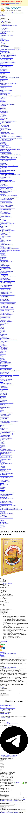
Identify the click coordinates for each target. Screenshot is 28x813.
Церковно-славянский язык (7, 104)
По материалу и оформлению (8, 302)
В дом (1, 333)
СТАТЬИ (2, 43)
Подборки (2, 184)
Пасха (1, 478)
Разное (2, 506)
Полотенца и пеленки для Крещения (9, 370)
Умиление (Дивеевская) (6, 271)
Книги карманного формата (7, 181)
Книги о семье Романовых (7, 205)
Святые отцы (3, 109)
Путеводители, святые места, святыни (10, 154)
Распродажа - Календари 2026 (8, 55)
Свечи (1, 382)
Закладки (2, 441)
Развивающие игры (5, 436)
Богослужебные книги (6, 86)
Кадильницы (3, 334)
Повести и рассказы (5, 229)
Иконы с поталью (4, 310)
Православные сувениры (6, 424)
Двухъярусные (4, 347)
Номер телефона (4, 791)
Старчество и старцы (5, 201)
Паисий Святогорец (5, 288)
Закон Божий (3, 76)
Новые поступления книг (7, 60)
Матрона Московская (5, 290)
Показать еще (3, 641)
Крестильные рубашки (6, 368)
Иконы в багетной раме (6, 314)
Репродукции (3, 143)
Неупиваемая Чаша (5, 267)
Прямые (2, 342)
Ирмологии (3, 87)
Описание (2, 656)
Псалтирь (2, 74)
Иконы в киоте (4, 306)
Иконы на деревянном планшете (8, 304)
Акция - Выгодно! (5, 52)
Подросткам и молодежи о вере (8, 195)
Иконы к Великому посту (7, 477)
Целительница (4, 275)
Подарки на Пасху (5, 481)
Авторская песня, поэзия (6, 498)
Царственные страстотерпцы (7, 295)
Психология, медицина (6, 153)
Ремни (1, 442)
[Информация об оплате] (14, 647)
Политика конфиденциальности (8, 755)
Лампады (2, 335)
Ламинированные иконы (6, 307)
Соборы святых (4, 296)
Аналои (2, 327)
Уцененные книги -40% (6, 58)
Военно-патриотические (6, 187)
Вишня (2, 358)
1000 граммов (3, 393)
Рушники (2, 377)
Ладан (1, 390)
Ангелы (2, 427)
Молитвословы (4, 79)
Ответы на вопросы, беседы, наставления (11, 136)
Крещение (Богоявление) (6, 473)
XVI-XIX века (4, 118)
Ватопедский (3, 400)
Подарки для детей (5, 435)
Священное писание (5, 66)
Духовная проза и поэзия (6, 139)
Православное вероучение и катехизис (10, 174)
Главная (2, 527)
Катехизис (3, 135)
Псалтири (2, 161)
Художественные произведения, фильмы (11, 509)
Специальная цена (5, 56)
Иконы (2, 483)
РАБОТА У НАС (4, 41)
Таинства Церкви (4, 132)
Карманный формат (5, 210)
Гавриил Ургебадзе (5, 289)
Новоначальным (4, 126)
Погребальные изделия (6, 376)
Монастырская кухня (5, 206)
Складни (2, 318)
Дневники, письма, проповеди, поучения (11, 138)
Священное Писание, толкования (9, 508)
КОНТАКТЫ (3, 39)
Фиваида (2, 401)
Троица (2, 491)
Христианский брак (5, 152)
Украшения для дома (5, 469)
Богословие (3, 107)
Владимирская (4, 251)
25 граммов (3, 396)
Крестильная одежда (5, 362)
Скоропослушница (5, 265)
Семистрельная (4, 260)
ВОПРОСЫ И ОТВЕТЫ (6, 35)
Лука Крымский (4, 286)
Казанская (2, 253)
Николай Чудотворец (5, 279)
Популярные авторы (5, 213)
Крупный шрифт (4, 212)
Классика (2, 243)
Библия (2, 67)
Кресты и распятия (5, 338)
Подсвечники (3, 337)
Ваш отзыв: (3, 693)
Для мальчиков (4, 365)
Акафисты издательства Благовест (9, 166)
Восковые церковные (5, 383)
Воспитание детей (5, 150)
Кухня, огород (4, 156)
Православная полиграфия (7, 434)
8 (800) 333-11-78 (4, 24)
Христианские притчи (6, 140)
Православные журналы (6, 244)
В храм (2, 326)
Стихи (1, 227)
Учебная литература (5, 232)
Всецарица (3, 262)
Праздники (3, 131)
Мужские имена (4, 297)
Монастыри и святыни (6, 504)
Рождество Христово (5, 459)
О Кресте (2, 194)
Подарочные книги (5, 422)
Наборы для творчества (6, 438)
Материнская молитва (6, 191)
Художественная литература (7, 230)
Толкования (3, 105)
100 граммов (3, 391)
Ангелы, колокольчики (6, 463)
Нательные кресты (5, 415)
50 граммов (3, 397)
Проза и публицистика (6, 180)
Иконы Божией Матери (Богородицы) (10, 250)
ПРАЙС (2, 38)
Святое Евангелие (5, 72)
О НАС (2, 42)
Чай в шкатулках (4, 471)
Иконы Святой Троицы (6, 247)
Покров (2, 264)
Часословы (3, 101)
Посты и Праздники (5, 175)
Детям (1, 464)
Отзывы (2, 687)
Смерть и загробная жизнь (7, 133)
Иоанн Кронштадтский (6, 285)
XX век (2, 119)
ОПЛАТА (2, 32)
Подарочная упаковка (6, 455)
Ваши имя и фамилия (5, 690)
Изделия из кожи (4, 439)
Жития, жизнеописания (6, 225)
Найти (18, 48)
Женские (2, 445)
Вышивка (2, 488)
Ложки (2, 429)
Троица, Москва (7, 583)
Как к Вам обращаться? (6, 789)
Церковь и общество (5, 147)
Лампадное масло (4, 405)
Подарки (2, 462)
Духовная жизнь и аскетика (7, 170)
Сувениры (3, 467)
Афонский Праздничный (6, 403)
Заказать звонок (4, 796)
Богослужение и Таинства (7, 173)
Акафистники (3, 167)
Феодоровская (4, 269)
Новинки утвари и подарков (7, 62)
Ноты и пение (3, 102)
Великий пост (3, 474)
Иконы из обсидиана (5, 317)
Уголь (1, 408)
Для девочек (3, 366)
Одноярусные (3, 345)
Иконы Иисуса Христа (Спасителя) (9, 248)
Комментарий (3, 794)
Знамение (2, 258)
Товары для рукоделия (6, 452)
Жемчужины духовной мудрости (8, 189)
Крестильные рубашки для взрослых (9, 375)
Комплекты (3, 182)
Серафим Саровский (5, 283)
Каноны (2, 81)
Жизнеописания (4, 124)
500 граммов (3, 398)
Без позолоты (3, 419)
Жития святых (4, 111)
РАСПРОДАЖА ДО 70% (6, 31)
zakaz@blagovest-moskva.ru (11, 723)
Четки (1, 411)
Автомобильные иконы (6, 321)
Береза (1, 355)
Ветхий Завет (3, 69)
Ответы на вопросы (5, 177)
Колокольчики (4, 428)
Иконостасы (3, 351)
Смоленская (3, 255)
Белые (1, 352)
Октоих (2, 91)
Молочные (3, 354)
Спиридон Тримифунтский (7, 281)
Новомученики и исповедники (8, 121)
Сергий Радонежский (5, 282)
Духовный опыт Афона (6, 203)
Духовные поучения (5, 501)
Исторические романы (6, 202)
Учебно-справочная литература (8, 157)
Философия (3, 108)
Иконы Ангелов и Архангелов (8, 276)
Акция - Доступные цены (7, 53)
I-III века (2, 114)
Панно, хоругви (4, 323)
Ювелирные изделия (5, 414)
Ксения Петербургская (6, 292)
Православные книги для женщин (9, 196)
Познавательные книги (6, 240)
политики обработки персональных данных (12, 800)
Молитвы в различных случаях (8, 83)
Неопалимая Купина (5, 268)
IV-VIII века (3, 115)
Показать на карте (5, 717)
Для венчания (3, 361)
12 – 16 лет (3, 220)
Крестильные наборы (5, 363)
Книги (2, 460)
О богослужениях (4, 128)
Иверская (2, 254)
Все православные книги (6, 65)
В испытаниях (4, 185)
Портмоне (2, 446)
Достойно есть (4, 274)
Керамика (2, 425)
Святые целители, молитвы (7, 208)
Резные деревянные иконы (7, 309)
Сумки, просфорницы (6, 379)
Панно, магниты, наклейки (7, 431)
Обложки (2, 448)
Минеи (2, 88)
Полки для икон (4, 341)
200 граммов (3, 394)
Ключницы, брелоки (5, 449)
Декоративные (4, 387)
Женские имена (4, 299)
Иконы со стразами (5, 313)
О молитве (3, 84)
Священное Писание (5, 160)
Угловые (2, 344)
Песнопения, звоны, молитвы (8, 505)
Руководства (3, 94)
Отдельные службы (5, 93)
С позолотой (3, 418)
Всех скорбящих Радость (6, 261)
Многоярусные (4, 349)
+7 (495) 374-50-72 (5, 21)
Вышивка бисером (5, 453)
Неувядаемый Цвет (5, 272)
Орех (1, 356)
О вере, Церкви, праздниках (7, 223)
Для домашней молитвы (6, 384)
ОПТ (1, 36)
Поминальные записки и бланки (8, 340)
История (2, 146)
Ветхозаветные (4, 112)
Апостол (2, 73)
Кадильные (3, 386)
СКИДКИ (2, 29)
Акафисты (3, 80)
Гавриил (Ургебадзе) (5, 188)
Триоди (2, 100)
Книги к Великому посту (6, 476)
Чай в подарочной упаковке (7, 450)
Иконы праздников (5, 300)
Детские (2, 178)
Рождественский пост (6, 457)
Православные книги (5, 216)
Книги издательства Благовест (8, 159)
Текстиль (2, 330)
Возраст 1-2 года (4, 373)
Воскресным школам (5, 209)
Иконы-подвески (4, 417)
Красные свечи (4, 484)
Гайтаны (2, 331)
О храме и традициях (5, 129)
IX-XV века (3, 117)
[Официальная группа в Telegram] (14, 754)
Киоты (2, 410)
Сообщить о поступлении (4, 612)
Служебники (3, 97)
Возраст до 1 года (4, 372)
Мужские (2, 443)
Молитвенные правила (6, 90)
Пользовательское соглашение (8, 756)
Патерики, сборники (5, 122)
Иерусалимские (4, 389)
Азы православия (4, 125)
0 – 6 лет (2, 218)
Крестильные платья (5, 369)
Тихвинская (3, 257)
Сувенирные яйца (5, 432)
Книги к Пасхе (4, 480)
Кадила (2, 328)
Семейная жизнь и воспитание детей (10, 149)
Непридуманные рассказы (7, 198)
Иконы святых (4, 278)
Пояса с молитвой (5, 380)
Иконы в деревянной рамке (7, 303)
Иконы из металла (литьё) (7, 311)
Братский (2, 404)
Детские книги (4, 215)
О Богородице (4, 192)
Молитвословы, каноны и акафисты (9, 77)
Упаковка (2, 470)
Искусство (3, 142)
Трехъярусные (3, 348)
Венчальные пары (5, 320)
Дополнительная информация (8, 667)
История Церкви (4, 145)
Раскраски (2, 233)
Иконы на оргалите (5, 316)
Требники (2, 98)
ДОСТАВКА (3, 34)
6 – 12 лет (2, 219)
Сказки (2, 237)
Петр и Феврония (4, 293)
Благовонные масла (5, 407)
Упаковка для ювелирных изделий (9, 421)
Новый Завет (3, 70)
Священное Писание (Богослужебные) (10, 95)
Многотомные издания (6, 199)
